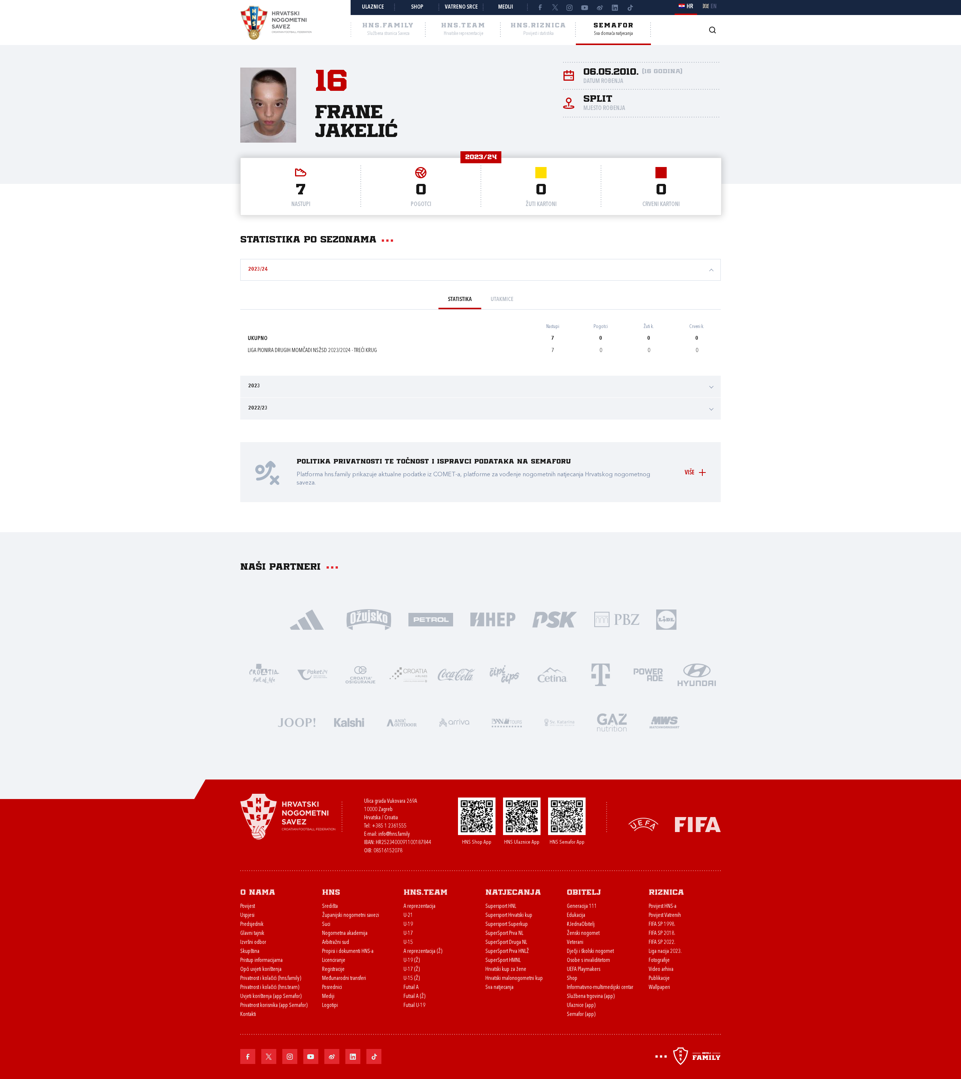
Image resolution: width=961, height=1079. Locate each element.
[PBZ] (617, 619)
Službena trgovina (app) (591, 996)
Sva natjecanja (499, 987)
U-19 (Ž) (412, 960)
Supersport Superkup (506, 924)
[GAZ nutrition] (612, 722)
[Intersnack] (504, 674)
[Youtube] (584, 7)
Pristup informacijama (261, 960)
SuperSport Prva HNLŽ (507, 951)
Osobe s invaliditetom (588, 960)
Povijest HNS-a (662, 906)
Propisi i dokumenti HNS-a (348, 951)
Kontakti (248, 1014)
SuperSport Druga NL (506, 942)
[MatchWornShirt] (664, 722)
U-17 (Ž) (412, 969)
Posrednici (332, 987)
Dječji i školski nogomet (590, 951)
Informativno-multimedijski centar (600, 987)
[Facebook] (539, 7)
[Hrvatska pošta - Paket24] (312, 674)
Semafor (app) (581, 1014)
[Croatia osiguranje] (360, 674)
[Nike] (307, 619)
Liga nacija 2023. (665, 951)
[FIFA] (698, 823)
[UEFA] (643, 823)
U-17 (408, 933)
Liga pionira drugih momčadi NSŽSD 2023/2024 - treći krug (312, 351)
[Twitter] (554, 7)
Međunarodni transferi (344, 978)
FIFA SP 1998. (662, 924)
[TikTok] (629, 7)
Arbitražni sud (335, 942)
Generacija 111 (582, 906)
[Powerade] (649, 674)
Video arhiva (661, 969)
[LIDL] (666, 619)
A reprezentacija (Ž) (423, 951)
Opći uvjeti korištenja (261, 969)
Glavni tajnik (252, 933)
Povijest (247, 906)
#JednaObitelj (581, 924)
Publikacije (659, 978)
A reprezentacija (419, 906)
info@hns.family (394, 834)
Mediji (505, 7)
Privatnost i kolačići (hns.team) (269, 987)
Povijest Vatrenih (665, 915)
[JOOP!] (296, 722)
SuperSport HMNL (503, 960)
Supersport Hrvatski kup (508, 915)
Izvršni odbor (253, 942)
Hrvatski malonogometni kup (514, 978)
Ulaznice (373, 7)
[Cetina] (553, 674)
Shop (417, 7)
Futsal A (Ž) (414, 996)
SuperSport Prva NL (504, 933)
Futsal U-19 (414, 1005)
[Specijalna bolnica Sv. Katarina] (559, 722)
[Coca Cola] (456, 674)
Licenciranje (333, 960)
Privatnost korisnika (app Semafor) (273, 1005)
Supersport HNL (500, 906)
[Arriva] (454, 722)
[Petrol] (431, 619)
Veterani (575, 942)
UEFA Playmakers (583, 969)
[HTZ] (264, 674)
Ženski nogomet (583, 933)
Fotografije (659, 960)
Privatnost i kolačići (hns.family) (270, 978)
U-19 (408, 924)
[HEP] (493, 619)
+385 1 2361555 (389, 826)
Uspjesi (247, 915)
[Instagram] (569, 7)
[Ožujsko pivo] (369, 619)
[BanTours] (506, 722)
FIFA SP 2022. (662, 942)
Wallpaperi (659, 987)
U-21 (408, 915)
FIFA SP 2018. (662, 933)
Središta (330, 906)
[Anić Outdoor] (401, 722)
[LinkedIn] (614, 7)
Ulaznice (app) (581, 1005)
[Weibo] (599, 7)
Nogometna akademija (345, 933)
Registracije (333, 969)
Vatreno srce (461, 7)
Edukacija (576, 915)
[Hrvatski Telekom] (601, 674)
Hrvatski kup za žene (505, 969)
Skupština (249, 951)
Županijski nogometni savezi (350, 915)
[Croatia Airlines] (408, 674)
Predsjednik (252, 924)
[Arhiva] (712, 30)
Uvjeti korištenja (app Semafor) (270, 996)
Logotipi (330, 1005)
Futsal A (411, 987)
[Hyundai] (697, 674)
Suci (326, 924)
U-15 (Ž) (412, 978)
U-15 (408, 942)
